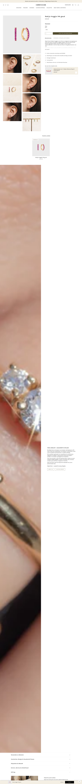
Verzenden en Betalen (17, 755)
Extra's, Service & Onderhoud (20, 768)
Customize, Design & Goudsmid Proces (22, 759)
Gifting (13, 772)
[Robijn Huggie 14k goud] (41, 147)
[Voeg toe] (76, 73)
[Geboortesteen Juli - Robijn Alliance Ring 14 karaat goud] (48, 71)
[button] (25, 7)
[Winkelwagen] (78, 5)
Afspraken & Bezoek (17, 763)
